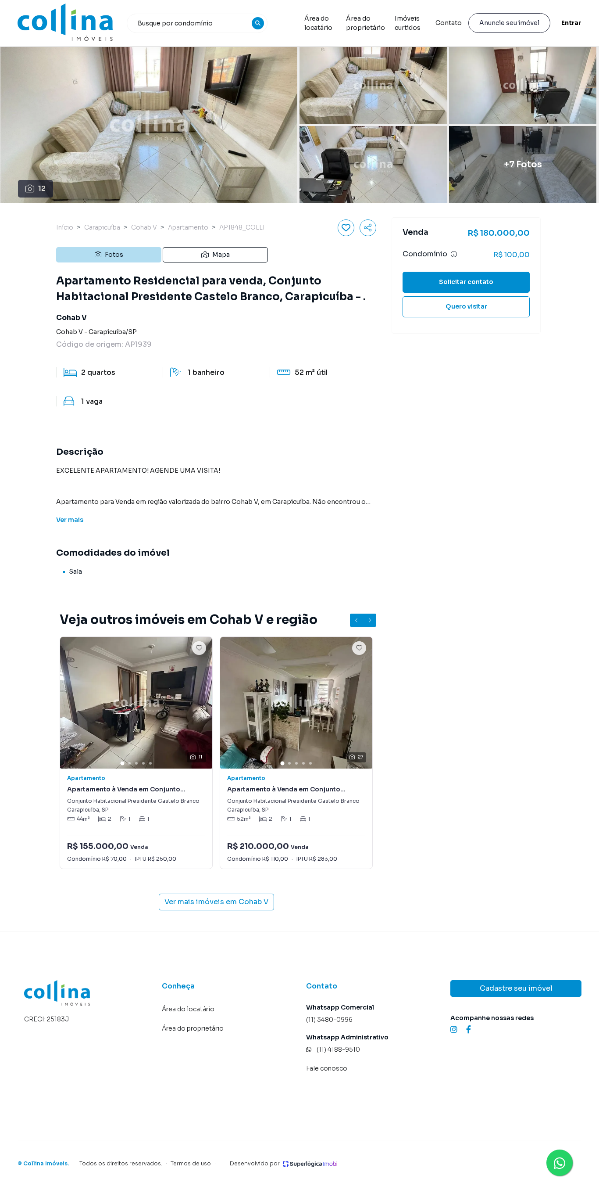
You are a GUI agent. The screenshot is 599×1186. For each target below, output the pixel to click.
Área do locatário (318, 23)
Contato (448, 23)
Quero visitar (466, 306)
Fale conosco (326, 1068)
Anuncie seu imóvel (509, 23)
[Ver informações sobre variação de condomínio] (454, 254)
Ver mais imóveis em (216, 901)
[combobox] (197, 23)
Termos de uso (191, 1163)
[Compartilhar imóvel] (368, 227)
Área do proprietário (365, 23)
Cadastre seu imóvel (516, 988)
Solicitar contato (466, 282)
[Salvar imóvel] (346, 227)
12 (42, 188)
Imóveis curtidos (408, 23)
